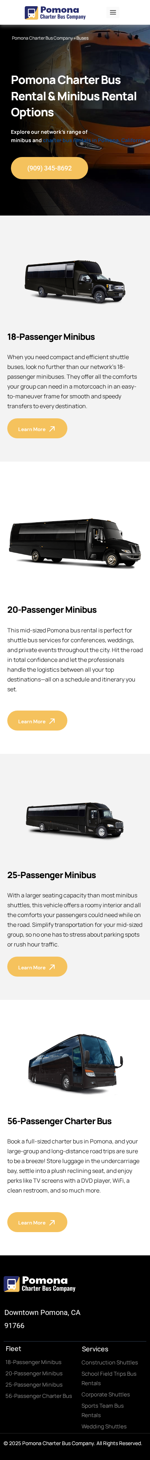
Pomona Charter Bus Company (42, 38)
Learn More (32, 429)
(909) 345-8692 (49, 168)
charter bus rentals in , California (94, 140)
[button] (112, 12)
